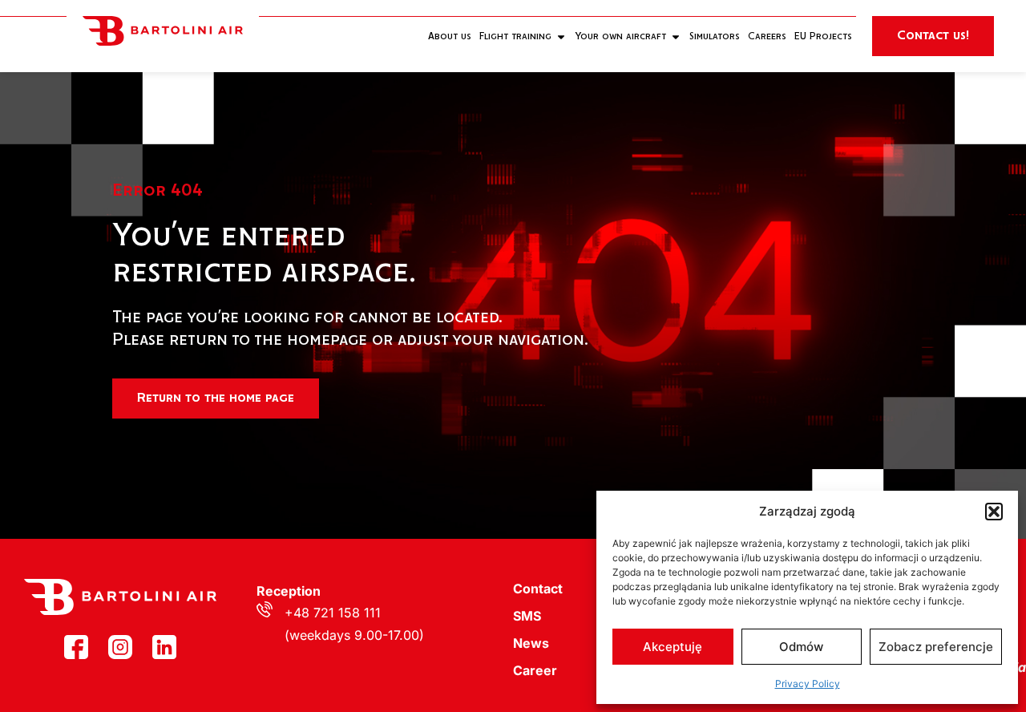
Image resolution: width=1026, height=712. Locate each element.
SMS (527, 616)
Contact (538, 589)
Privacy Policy (807, 684)
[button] (994, 512)
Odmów (801, 646)
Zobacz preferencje (936, 646)
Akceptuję (672, 646)
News (531, 643)
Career (535, 670)
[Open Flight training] (561, 36)
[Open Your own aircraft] (675, 36)
